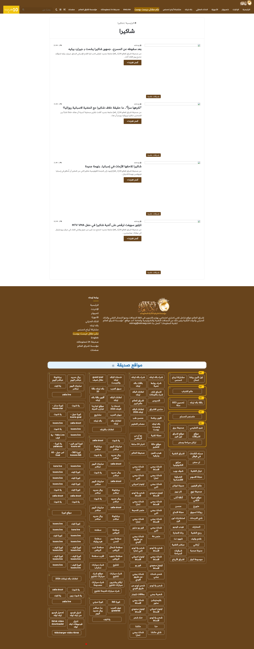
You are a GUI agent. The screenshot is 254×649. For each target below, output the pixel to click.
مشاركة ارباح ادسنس (178, 378)
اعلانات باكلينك (107, 429)
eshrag (136, 45)
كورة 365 (116, 602)
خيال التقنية (196, 471)
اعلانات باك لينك (116, 422)
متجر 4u (156, 536)
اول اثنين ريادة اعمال (196, 378)
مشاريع (97, 414)
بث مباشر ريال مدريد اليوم (98, 610)
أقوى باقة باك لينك (97, 398)
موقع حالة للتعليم (156, 445)
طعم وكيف (196, 538)
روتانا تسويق (196, 512)
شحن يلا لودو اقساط (138, 494)
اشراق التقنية (178, 453)
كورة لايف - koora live (76, 548)
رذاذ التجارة (178, 532)
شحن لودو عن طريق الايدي (138, 587)
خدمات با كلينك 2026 (115, 407)
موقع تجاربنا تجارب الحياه (98, 407)
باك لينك (188, 9)
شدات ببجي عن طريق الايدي (138, 539)
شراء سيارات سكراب (98, 566)
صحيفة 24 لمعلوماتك (110, 9)
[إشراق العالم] (245, 2)
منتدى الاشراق (156, 409)
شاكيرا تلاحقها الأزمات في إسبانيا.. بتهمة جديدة (113, 166)
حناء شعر (138, 617)
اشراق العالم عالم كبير (138, 402)
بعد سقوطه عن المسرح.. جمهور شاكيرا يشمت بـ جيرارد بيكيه (104, 49)
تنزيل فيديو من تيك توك (76, 613)
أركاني (196, 544)
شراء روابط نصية (156, 384)
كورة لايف (75, 472)
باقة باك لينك (196, 402)
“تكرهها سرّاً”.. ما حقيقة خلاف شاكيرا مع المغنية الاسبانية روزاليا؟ (102, 107)
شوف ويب (178, 471)
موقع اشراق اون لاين (178, 435)
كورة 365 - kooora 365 (75, 453)
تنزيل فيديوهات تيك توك (75, 624)
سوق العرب (115, 388)
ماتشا (138, 626)
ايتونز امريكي (138, 484)
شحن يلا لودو (156, 585)
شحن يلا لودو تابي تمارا (138, 549)
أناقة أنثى (178, 497)
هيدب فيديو (178, 526)
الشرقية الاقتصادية (178, 478)
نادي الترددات (196, 518)
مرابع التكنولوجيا (178, 463)
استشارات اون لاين (178, 519)
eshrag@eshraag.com (140, 323)
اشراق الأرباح (178, 559)
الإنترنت (236, 9)
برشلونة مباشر (98, 447)
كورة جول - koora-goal (75, 415)
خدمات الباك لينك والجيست (116, 380)
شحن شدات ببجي (156, 575)
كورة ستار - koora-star (57, 407)
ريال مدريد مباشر (116, 456)
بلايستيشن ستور (156, 601)
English (127, 9)
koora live (58, 423)
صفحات (71, 9)
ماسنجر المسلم (187, 416)
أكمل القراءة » (132, 62)
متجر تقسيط (138, 510)
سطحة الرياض (115, 531)
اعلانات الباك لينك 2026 (138, 410)
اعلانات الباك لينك (138, 393)
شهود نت (178, 538)
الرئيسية (246, 9)
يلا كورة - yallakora (57, 445)
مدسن (178, 506)
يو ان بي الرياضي (138, 436)
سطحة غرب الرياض (98, 548)
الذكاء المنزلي (202, 9)
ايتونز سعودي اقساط (156, 494)
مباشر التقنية (178, 544)
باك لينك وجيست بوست (156, 427)
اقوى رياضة (156, 418)
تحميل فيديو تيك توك (58, 613)
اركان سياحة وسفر (187, 442)
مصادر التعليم (138, 424)
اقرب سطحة (98, 556)
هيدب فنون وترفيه (156, 454)
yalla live (66, 394)
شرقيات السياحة (178, 552)
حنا (156, 626)
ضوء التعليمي (196, 427)
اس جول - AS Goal (57, 453)
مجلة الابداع (178, 512)
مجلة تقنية (156, 435)
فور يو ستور (138, 527)
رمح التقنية (196, 532)
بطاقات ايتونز (138, 594)
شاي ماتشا (156, 632)
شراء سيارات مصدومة (98, 583)
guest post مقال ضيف (97, 378)
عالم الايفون (196, 485)
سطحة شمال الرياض (116, 548)
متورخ (196, 506)
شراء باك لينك (156, 377)
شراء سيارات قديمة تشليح (106, 591)
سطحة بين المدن (115, 540)
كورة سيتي (98, 602)
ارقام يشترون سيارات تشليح (116, 583)
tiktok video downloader (58, 622)
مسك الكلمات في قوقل (196, 455)
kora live (57, 466)
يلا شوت (116, 440)
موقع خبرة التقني (196, 499)
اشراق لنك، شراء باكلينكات (156, 393)
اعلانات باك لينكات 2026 (66, 578)
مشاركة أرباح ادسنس (172, 9)
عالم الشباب (187, 391)
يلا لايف (106, 619)
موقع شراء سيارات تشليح (98, 575)
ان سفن (196, 462)
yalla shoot (97, 440)
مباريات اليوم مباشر (116, 447)
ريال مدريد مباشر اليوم (75, 378)
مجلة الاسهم (196, 477)
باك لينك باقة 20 (97, 390)
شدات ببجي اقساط (156, 468)
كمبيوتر (225, 9)
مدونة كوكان (178, 485)
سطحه (97, 530)
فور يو (138, 565)
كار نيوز (178, 491)
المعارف (196, 526)
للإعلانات (82, 644)
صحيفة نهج (196, 491)
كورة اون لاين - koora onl (76, 445)
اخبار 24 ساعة (138, 444)
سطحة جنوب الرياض (115, 557)
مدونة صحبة (196, 550)
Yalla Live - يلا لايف (58, 436)
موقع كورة (67, 512)
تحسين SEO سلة (178, 404)
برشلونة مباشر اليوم (57, 378)
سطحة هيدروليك (97, 540)
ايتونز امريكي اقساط (138, 558)
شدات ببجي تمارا (138, 468)
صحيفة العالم (138, 452)
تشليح (116, 564)
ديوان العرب (116, 414)
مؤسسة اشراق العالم (87, 9)
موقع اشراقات (196, 435)
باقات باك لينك (138, 384)
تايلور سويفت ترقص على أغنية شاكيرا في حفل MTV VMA (106, 225)
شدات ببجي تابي (138, 476)
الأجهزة (215, 9)
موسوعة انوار (196, 559)
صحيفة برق (178, 427)
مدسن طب (138, 418)
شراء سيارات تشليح (116, 575)
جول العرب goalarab (116, 609)
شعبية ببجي (156, 594)
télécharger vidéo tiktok (66, 632)
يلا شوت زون (76, 595)
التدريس (156, 400)
